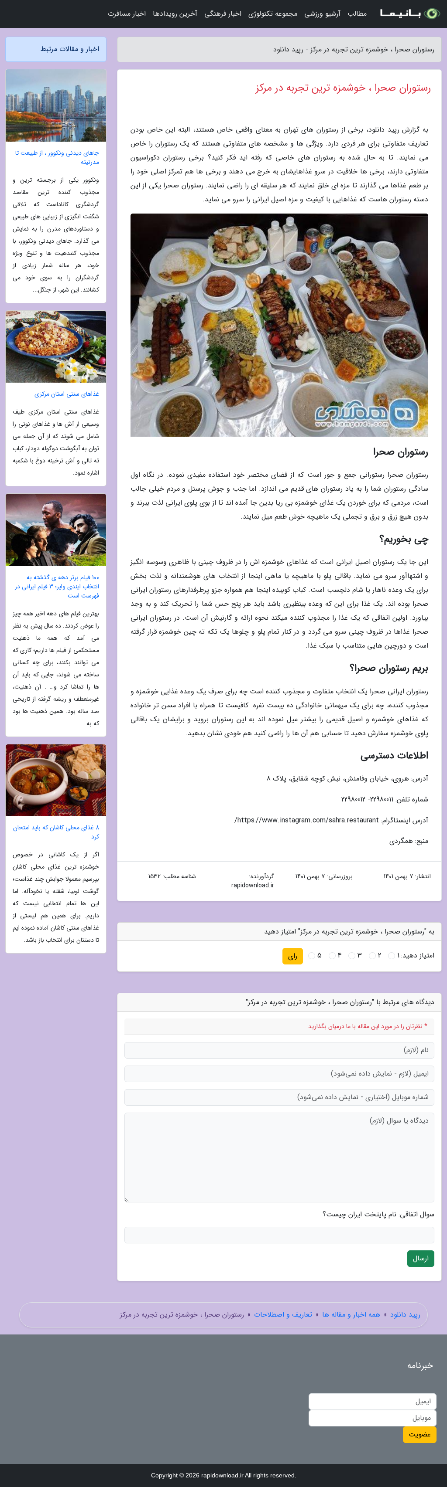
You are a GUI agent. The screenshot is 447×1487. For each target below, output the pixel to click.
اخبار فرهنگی (222, 13)
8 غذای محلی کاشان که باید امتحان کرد (56, 832)
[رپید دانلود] (409, 13)
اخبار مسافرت (127, 13)
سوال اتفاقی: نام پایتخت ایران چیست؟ (378, 1214)
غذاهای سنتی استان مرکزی (66, 394)
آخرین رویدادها (175, 13)
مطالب (357, 13)
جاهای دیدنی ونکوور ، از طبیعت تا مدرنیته (57, 158)
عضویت (420, 1434)
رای (292, 956)
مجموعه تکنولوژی (272, 13)
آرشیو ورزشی (322, 13)
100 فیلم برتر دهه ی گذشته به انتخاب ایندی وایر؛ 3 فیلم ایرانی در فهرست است (57, 587)
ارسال (421, 1258)
